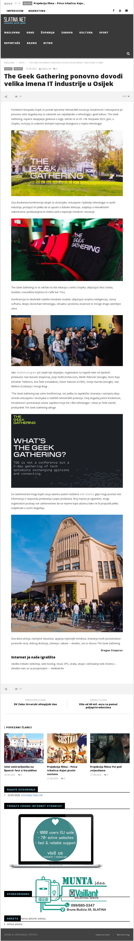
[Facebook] (113, 10)
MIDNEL (33, 934)
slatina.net (46, 68)
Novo (28, 3)
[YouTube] (120, 10)
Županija (48, 32)
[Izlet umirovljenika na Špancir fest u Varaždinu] (24, 748)
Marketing (37, 10)
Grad (30, 32)
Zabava (67, 32)
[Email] (126, 10)
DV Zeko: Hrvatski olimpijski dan (35, 703)
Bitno (48, 43)
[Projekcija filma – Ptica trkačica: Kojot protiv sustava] (67, 748)
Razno (32, 43)
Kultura (86, 32)
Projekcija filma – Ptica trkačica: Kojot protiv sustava (60, 3)
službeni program (26, 372)
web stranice (87, 494)
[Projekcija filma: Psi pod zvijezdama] (110, 748)
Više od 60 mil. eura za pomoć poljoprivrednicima (98, 704)
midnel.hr (57, 668)
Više (124, 96)
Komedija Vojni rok (32, 795)
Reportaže (12, 43)
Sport (104, 32)
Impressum (15, 10)
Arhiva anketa (14, 924)
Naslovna (12, 32)
